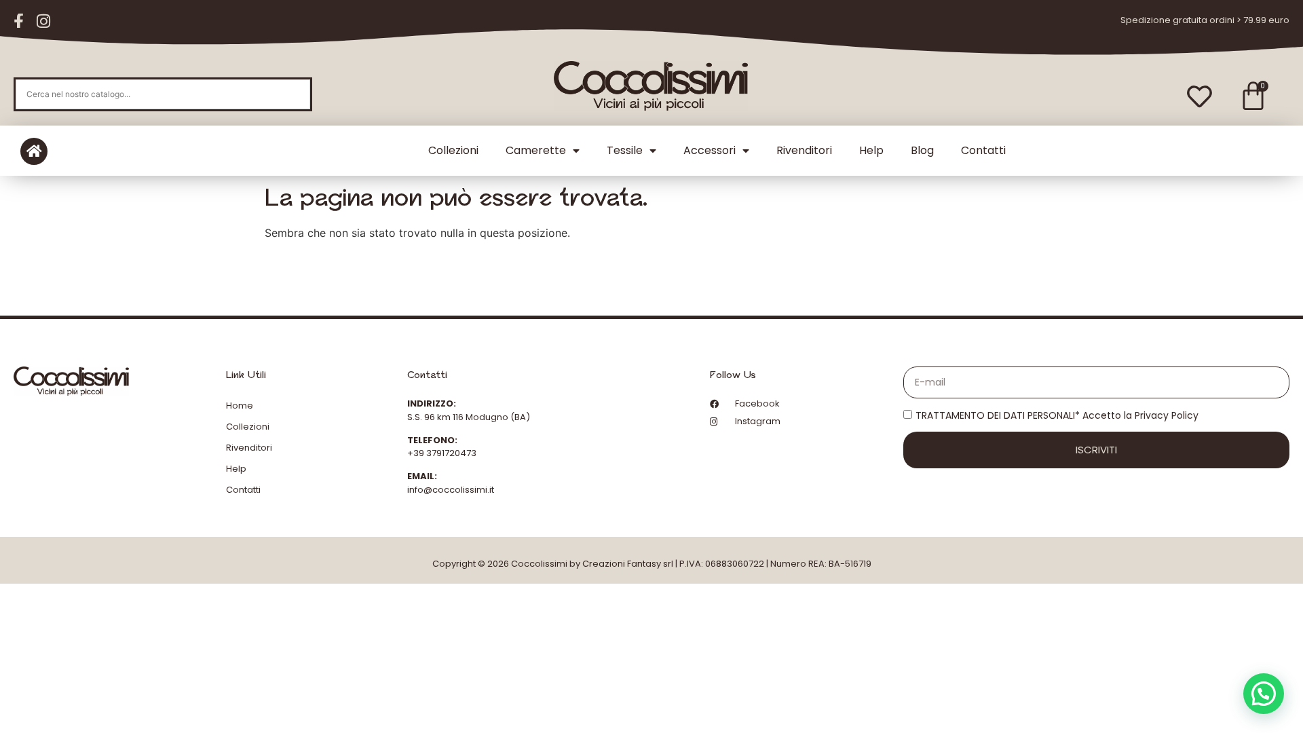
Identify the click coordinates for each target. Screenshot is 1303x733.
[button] (1263, 693)
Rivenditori (804, 150)
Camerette (536, 150)
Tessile (625, 150)
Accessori (709, 150)
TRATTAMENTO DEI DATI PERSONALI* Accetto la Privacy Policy (1056, 415)
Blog (922, 150)
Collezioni (453, 150)
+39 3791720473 (441, 453)
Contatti (983, 150)
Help (871, 150)
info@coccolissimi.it (450, 489)
